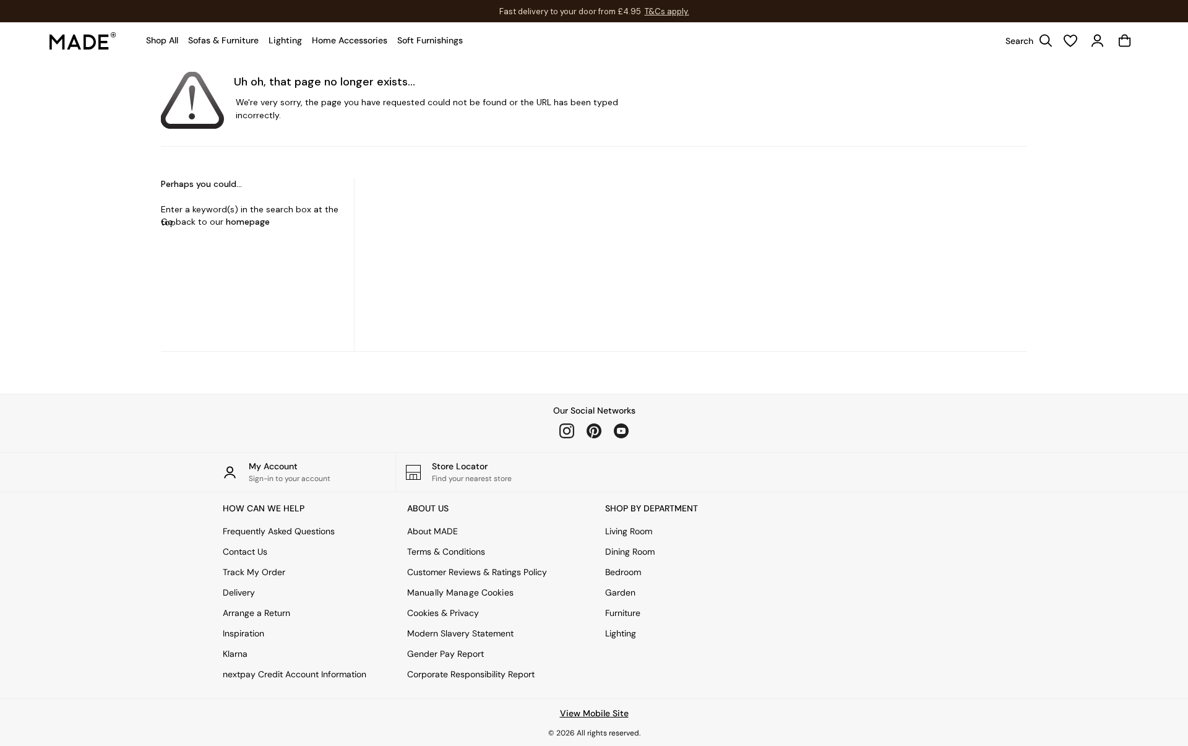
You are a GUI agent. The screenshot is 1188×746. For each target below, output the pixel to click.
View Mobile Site (594, 713)
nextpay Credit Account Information (294, 674)
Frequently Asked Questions (279, 531)
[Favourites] (1070, 40)
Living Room (628, 531)
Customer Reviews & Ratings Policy (477, 572)
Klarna (235, 653)
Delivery (239, 592)
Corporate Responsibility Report (471, 674)
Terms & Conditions (446, 551)
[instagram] (566, 431)
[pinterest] (594, 431)
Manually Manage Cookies (460, 592)
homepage (248, 221)
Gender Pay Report (445, 653)
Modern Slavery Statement (460, 633)
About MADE (432, 531)
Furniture (622, 612)
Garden (620, 592)
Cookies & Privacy (443, 612)
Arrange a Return (256, 612)
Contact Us (245, 551)
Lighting (620, 633)
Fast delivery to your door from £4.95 (594, 11)
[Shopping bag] (1124, 40)
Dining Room (630, 551)
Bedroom (623, 572)
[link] (1026, 41)
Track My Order (254, 572)
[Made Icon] (83, 40)
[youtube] (621, 431)
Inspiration (243, 633)
